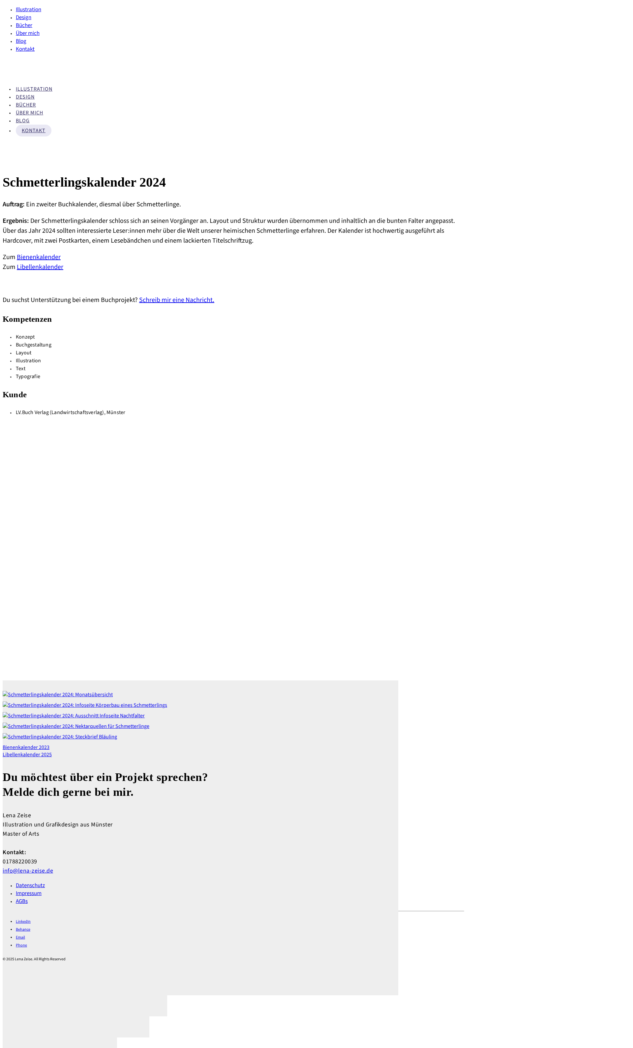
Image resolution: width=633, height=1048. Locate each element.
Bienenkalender (39, 257)
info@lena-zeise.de (28, 871)
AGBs (22, 901)
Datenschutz (30, 885)
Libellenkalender (40, 267)
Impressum (29, 893)
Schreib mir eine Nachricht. (176, 300)
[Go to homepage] (36, 75)
